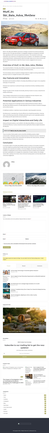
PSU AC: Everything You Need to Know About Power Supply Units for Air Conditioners (24, 205)
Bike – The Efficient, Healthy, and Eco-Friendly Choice (9, 205)
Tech (8, 6)
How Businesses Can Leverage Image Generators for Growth (25, 283)
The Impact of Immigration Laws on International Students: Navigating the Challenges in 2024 (13, 381)
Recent (23, 265)
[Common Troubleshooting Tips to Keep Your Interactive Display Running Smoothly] (6, 291)
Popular (8, 265)
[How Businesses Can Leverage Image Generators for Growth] (6, 285)
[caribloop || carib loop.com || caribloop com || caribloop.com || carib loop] (10, 1)
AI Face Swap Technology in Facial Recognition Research (24, 270)
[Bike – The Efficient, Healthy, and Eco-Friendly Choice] (9, 199)
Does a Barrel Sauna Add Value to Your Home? (17, 331)
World (5, 395)
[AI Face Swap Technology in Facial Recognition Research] (6, 272)
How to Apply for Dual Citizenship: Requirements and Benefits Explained (28, 276)
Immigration (6, 401)
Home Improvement (8, 407)
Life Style (6, 413)
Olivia (6, 18)
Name (4, 234)
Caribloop (6, 399)
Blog (4, 403)
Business (5, 411)
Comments (39, 265)
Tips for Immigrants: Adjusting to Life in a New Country (24, 295)
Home (5, 6)
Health (5, 409)
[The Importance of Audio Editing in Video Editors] (28, 382)
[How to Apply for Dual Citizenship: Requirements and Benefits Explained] (6, 279)
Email (4, 238)
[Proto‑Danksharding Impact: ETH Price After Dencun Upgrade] (39, 199)
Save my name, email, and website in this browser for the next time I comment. (20, 243)
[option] (24, 320)
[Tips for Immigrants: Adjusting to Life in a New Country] (6, 296)
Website (27, 238)
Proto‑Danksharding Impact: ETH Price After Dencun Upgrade (38, 205)
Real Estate (6, 405)
